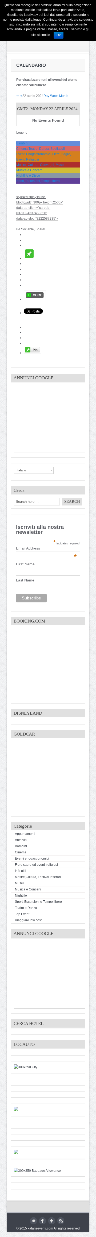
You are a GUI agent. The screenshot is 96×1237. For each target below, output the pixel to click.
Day (46, 96)
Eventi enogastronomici (32, 858)
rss (60, 1220)
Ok (59, 35)
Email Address (46, 548)
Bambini (22, 143)
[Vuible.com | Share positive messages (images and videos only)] (29, 258)
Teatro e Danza (26, 908)
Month (63, 96)
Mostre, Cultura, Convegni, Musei (40, 165)
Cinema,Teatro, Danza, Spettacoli (40, 149)
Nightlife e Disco (28, 175)
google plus (51, 1220)
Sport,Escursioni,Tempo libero (38, 181)
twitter (33, 1220)
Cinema (20, 852)
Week (54, 96)
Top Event (22, 914)
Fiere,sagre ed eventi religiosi (36, 865)
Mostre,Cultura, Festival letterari (38, 877)
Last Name (25, 580)
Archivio (21, 840)
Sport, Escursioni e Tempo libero (38, 902)
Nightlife (21, 895)
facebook (42, 1220)
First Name (25, 564)
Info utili (20, 871)
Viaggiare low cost (28, 920)
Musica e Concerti (29, 170)
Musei (19, 883)
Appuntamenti (25, 834)
